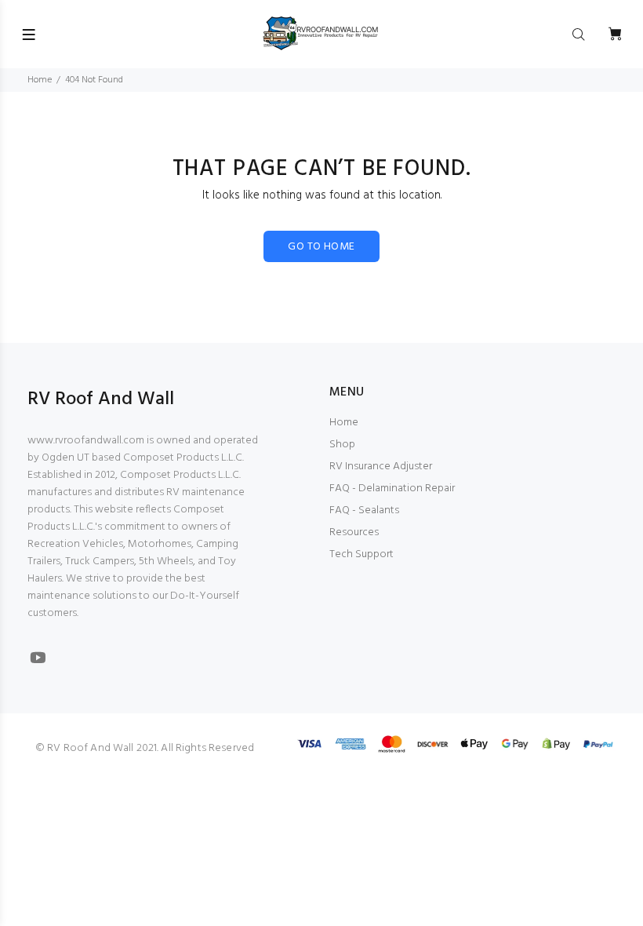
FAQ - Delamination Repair (392, 488)
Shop (342, 445)
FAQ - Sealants (364, 510)
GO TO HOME (321, 247)
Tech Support (361, 554)
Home (39, 80)
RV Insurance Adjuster (380, 467)
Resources (354, 532)
